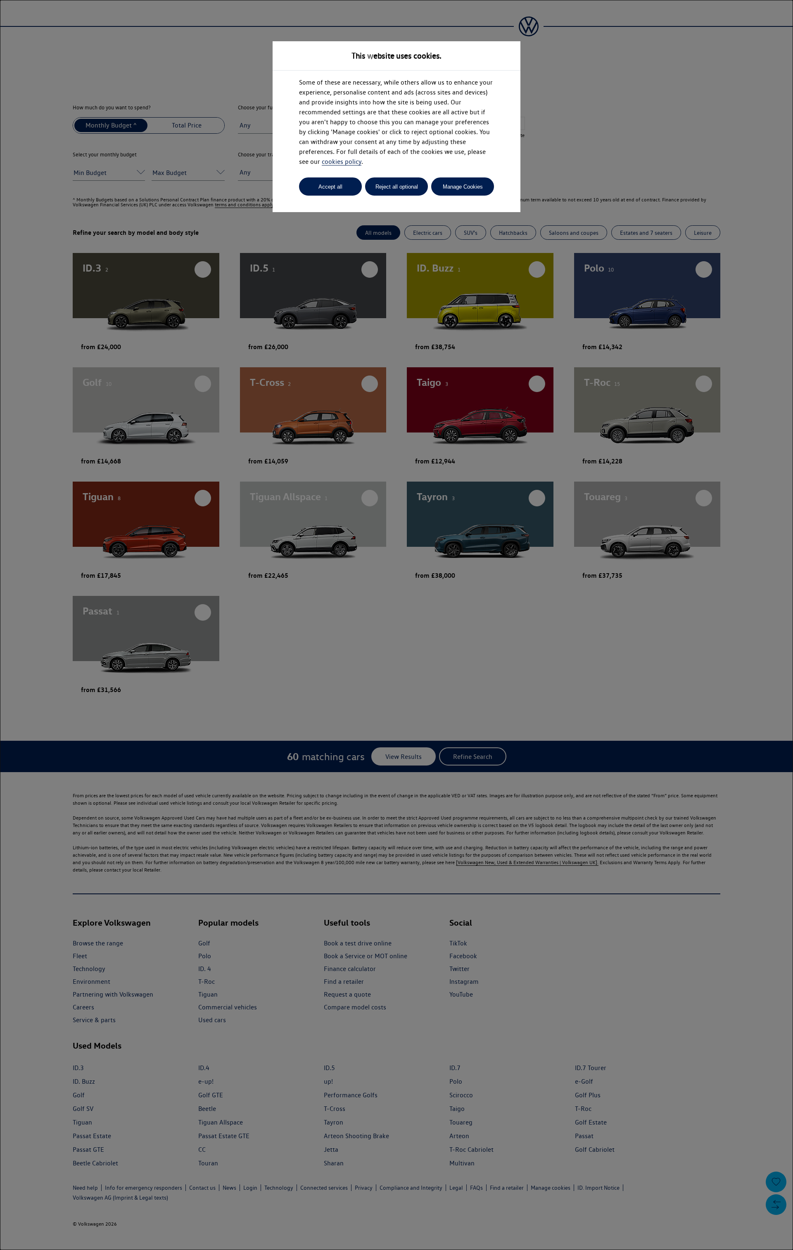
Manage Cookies (463, 187)
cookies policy (341, 161)
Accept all (330, 187)
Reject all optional (396, 187)
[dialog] (396, 625)
